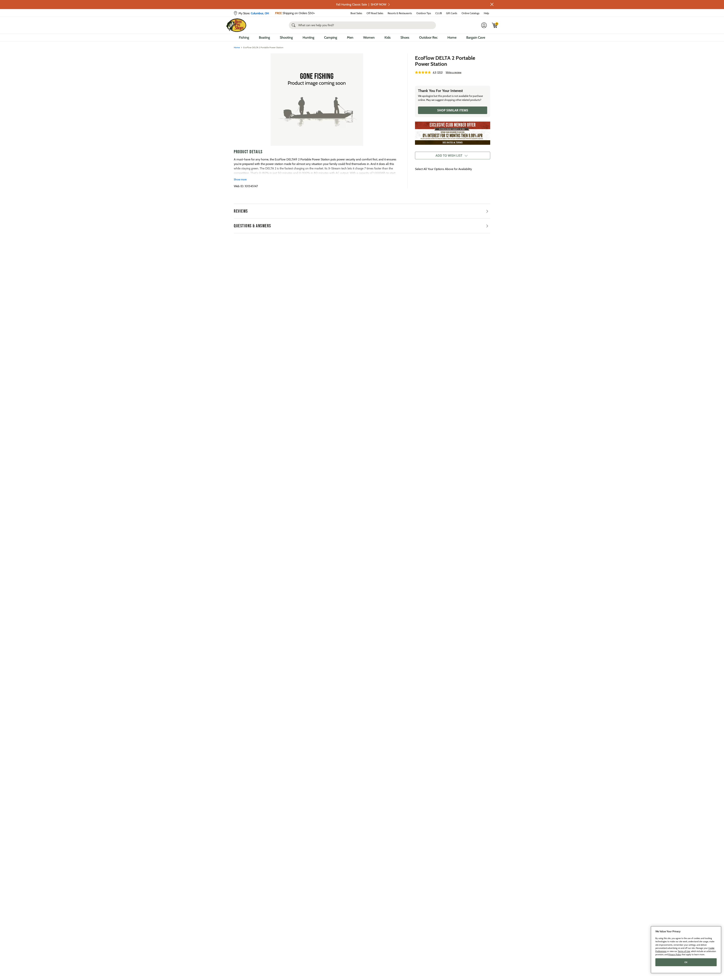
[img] (495, 25)
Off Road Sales (375, 13)
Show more (240, 179)
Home (451, 37)
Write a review (453, 72)
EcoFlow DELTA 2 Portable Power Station (445, 61)
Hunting (308, 37)
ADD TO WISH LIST (449, 155)
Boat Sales (356, 13)
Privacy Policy (674, 954)
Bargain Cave (475, 37)
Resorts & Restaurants (400, 13)
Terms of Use (684, 951)
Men (350, 37)
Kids (387, 37)
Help (486, 13)
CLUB (438, 13)
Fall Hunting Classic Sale (361, 4)
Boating (264, 37)
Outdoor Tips (423, 13)
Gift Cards (451, 13)
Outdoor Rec (428, 37)
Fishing (244, 37)
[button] (492, 4)
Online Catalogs (470, 13)
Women (369, 37)
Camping (330, 37)
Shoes (404, 37)
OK (686, 962)
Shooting (286, 37)
